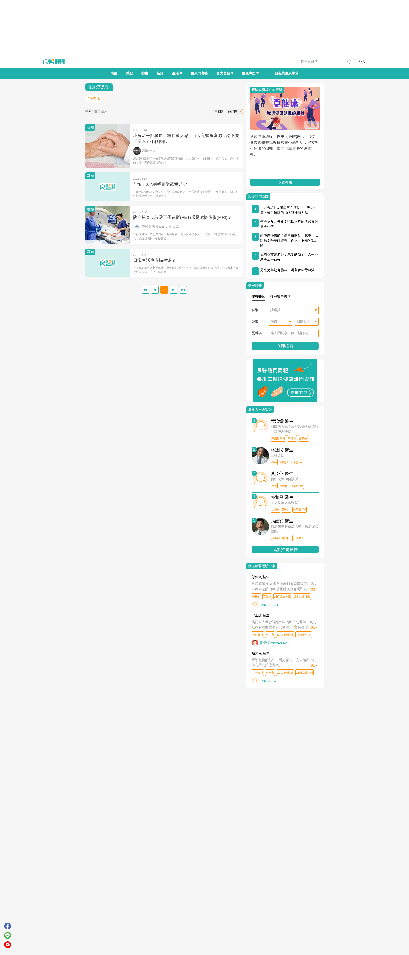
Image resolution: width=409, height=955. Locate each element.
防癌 (114, 73)
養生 (144, 73)
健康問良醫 (199, 73)
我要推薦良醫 (285, 549)
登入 (362, 62)
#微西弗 (94, 99)
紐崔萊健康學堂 (286, 73)
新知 (160, 73)
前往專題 (285, 182)
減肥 (129, 73)
